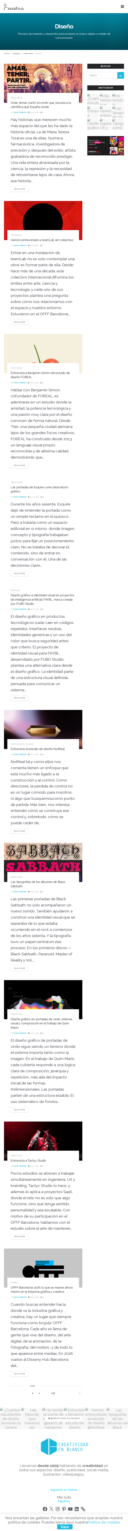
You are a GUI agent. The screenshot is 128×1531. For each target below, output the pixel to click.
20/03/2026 (34, 1297)
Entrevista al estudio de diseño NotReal (38, 749)
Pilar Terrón (20, 112)
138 (53, 1393)
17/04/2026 (34, 892)
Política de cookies (104, 1522)
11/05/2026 (34, 245)
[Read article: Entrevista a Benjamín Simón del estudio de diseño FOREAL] (43, 353)
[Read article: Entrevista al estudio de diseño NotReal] (43, 729)
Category (16, 53)
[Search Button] (120, 75)
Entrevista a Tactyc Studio (28, 1160)
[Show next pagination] (79, 1392)
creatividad (28, 53)
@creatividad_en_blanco (65, 1418)
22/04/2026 (34, 609)
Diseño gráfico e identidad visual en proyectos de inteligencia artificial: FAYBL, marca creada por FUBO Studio (42, 599)
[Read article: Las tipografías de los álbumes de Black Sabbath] (43, 862)
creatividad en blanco (22, 744)
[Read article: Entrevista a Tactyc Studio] (43, 1141)
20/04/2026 (34, 754)
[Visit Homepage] (14, 6)
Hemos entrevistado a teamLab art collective (42, 240)
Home (7, 53)
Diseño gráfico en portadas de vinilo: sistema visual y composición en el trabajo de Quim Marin (41, 1023)
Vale (64, 1527)
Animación (16, 235)
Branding (15, 590)
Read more (21, 189)
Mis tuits (64, 1497)
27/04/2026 (34, 383)
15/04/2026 (34, 1033)
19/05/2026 (34, 112)
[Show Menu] (122, 6)
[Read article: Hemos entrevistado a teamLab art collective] (43, 220)
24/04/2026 (34, 497)
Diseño (39, 53)
